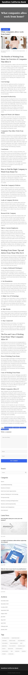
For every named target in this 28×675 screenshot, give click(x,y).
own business (5, 651)
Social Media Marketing (6, 484)
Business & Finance (5, 488)
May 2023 (3, 620)
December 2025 (4, 600)
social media (4, 643)
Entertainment (4, 510)
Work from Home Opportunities (19, 50)
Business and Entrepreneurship (8, 503)
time (12, 651)
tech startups (12, 646)
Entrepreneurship (5, 497)
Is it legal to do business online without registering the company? (13, 541)
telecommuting (5, 429)
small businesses (14, 643)
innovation (10, 648)
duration (17, 651)
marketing (4, 646)
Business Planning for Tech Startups (9, 494)
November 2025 (5, 604)
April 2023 (3, 623)
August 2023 (4, 613)
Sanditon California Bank (14, 2)
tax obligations (5, 638)
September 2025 (5, 610)
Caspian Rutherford (6, 50)
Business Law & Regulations (7, 507)
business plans (21, 646)
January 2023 (4, 629)
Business (24, 651)
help (21, 643)
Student (4, 654)
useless (3, 648)
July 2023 (3, 616)
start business (19, 648)
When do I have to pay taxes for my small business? (13, 569)
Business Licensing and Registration (9, 500)
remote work (22, 427)
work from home (8, 427)
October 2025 (4, 607)
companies (16, 427)
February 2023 (4, 626)
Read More (14, 528)
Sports (2, 481)
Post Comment (14, 460)
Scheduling (10, 654)
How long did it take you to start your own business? (11, 519)
